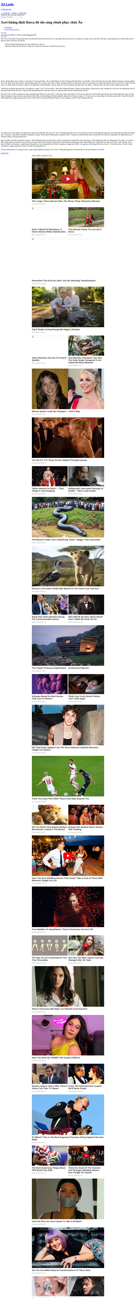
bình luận (30, 35)
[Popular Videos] (11, 13)
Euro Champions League (12, 29)
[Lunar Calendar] (18, 13)
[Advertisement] (64, 64)
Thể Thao (8, 27)
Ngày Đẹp (22, 13)
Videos (14, 13)
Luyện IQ (6, 13)
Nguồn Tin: (5, 153)
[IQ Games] (2, 13)
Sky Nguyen (5, 35)
